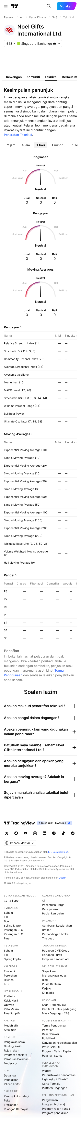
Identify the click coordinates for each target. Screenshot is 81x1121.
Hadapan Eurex (52, 954)
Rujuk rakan (11, 1050)
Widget (46, 1070)
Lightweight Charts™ (55, 1079)
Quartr (62, 877)
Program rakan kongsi (56, 1108)
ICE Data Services (58, 851)
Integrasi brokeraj (53, 1104)
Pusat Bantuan (51, 984)
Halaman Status (52, 1055)
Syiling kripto (12, 925)
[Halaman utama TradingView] (19, 823)
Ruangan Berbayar (16, 1109)
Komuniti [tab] (33, 77)
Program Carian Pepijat (57, 1051)
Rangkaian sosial (14, 1041)
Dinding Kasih (12, 1046)
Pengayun (11, 327)
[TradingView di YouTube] (25, 833)
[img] (54, 43)
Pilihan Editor (12, 1084)
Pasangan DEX (13, 934)
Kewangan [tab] (14, 77)
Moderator (10, 1063)
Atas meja (10, 1029)
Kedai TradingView (54, 1004)
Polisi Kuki (48, 1038)
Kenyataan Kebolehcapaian (59, 1042)
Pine (6, 938)
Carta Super (11, 900)
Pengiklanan (50, 1100)
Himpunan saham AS (55, 959)
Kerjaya (47, 988)
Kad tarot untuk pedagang (59, 1009)
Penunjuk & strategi (16, 1096)
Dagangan (10, 1075)
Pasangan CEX (13, 929)
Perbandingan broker (55, 934)
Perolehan (10, 975)
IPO (6, 984)
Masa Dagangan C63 (55, 1013)
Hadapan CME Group (55, 950)
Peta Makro (11, 1009)
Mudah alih (11, 1025)
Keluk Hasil (11, 1000)
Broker (46, 929)
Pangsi (9, 575)
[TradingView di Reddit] (72, 833)
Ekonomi (9, 971)
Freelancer (10, 1104)
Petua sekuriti (51, 1047)
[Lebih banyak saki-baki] (22, 17)
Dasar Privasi (50, 1034)
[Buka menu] (6, 6)
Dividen (9, 979)
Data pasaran (50, 909)
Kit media (48, 992)
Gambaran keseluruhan (57, 925)
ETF (6, 917)
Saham (8, 912)
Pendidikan (11, 1079)
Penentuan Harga (53, 904)
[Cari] (49, 6)
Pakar (7, 1100)
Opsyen (9, 1004)
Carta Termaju (51, 1083)
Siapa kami (49, 971)
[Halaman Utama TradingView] (14, 6)
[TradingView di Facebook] (16, 833)
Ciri (44, 900)
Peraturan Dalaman (16, 1059)
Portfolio (9, 996)
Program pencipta (15, 1054)
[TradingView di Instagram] (35, 833)
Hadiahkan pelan (53, 913)
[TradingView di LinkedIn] (44, 833)
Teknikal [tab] (51, 77)
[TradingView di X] (6, 833)
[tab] (11, 145)
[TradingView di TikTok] (63, 833)
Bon (6, 921)
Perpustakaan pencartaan (58, 1075)
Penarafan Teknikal (18, 135)
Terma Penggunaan (54, 1025)
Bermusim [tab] (69, 77)
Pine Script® (12, 1013)
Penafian (47, 1029)
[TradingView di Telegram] (54, 833)
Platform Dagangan (54, 1088)
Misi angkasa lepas (54, 975)
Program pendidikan (55, 1113)
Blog (45, 979)
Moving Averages (17, 434)
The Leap (48, 938)
